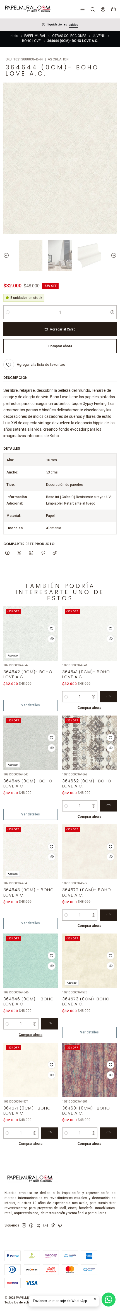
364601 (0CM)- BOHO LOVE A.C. (86, 1110)
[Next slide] (112, 255)
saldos (73, 25)
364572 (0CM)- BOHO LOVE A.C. (86, 892)
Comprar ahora (89, 707)
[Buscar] (92, 9)
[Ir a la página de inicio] (27, 9)
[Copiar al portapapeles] (55, 553)
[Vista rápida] (52, 639)
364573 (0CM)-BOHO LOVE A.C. (86, 1001)
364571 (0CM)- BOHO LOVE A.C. (27, 1110)
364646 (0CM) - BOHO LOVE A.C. (28, 1001)
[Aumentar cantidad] (112, 312)
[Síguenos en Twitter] (38, 1225)
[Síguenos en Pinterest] (59, 1225)
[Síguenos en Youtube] (45, 1225)
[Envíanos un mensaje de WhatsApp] (109, 1300)
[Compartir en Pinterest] (43, 553)
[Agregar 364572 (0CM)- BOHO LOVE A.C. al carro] (108, 915)
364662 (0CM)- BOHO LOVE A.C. (86, 783)
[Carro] (113, 9)
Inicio (14, 36)
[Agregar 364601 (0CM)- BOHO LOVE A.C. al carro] (108, 1133)
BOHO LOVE (31, 41)
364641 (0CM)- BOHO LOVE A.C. (86, 674)
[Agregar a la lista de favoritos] (52, 628)
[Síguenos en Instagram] (24, 1225)
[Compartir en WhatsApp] (31, 553)
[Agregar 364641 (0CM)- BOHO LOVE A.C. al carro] (108, 696)
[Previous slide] (7, 255)
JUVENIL (98, 36)
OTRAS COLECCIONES (69, 36)
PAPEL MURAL (35, 36)
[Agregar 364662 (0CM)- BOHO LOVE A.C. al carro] (108, 806)
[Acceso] (103, 9)
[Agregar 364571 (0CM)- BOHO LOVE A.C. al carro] (49, 1133)
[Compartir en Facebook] (7, 553)
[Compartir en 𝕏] (19, 553)
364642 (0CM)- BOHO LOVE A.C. (27, 674)
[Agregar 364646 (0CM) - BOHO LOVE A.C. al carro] (49, 1023)
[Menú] (82, 9)
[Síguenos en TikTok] (52, 1225)
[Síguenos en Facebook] (31, 1225)
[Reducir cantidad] (8, 312)
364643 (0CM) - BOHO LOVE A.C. (28, 892)
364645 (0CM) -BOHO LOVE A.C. (27, 783)
